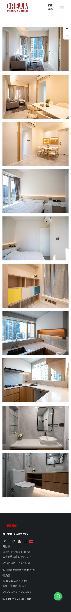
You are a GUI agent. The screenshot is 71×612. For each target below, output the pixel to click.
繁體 (50, 5)
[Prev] (67, 28)
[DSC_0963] (35, 479)
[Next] (67, 36)
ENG (50, 8)
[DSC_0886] (35, 53)
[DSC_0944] (35, 432)
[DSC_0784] (35, 384)
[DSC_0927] (35, 101)
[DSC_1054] (35, 148)
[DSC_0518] (35, 242)
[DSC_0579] (35, 195)
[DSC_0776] (35, 337)
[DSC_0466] (35, 290)
